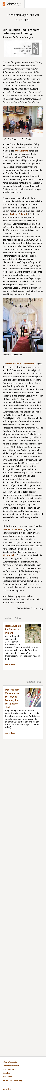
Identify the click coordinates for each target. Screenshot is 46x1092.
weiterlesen (10, 664)
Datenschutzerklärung (12, 1080)
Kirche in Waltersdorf (13, 529)
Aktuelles (7, 1089)
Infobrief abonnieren (11, 1062)
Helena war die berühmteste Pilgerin (13, 629)
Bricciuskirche (21, 150)
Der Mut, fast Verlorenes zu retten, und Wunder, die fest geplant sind (12, 698)
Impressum (7, 1077)
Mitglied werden (9, 1069)
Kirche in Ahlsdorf (18, 214)
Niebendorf (8, 555)
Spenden (6, 1073)
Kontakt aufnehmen (11, 1066)
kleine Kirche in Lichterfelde (20, 363)
